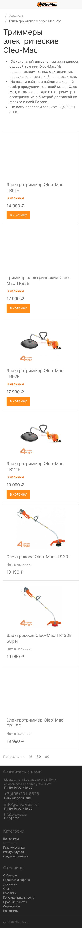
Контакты (10, 893)
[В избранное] (71, 137)
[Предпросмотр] (41, 156)
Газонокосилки (14, 847)
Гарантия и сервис (16, 880)
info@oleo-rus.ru (21, 804)
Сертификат (11, 906)
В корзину (18, 215)
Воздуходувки (13, 852)
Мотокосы (16, 16)
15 (30, 757)
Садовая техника (15, 856)
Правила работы (15, 902)
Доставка (10, 884)
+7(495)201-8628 (21, 793)
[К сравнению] (64, 137)
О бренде (10, 875)
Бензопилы (11, 838)
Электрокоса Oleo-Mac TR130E (39, 556)
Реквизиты (11, 910)
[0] (79, 4)
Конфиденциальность (18, 897)
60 (47, 757)
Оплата (8, 888)
